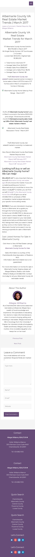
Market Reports (22, 26)
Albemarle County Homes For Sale (17, 248)
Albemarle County (17, 501)
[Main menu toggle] (31, 3)
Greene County (17, 504)
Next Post (17, 343)
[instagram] (15, 540)
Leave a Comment (8, 26)
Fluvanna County (17, 506)
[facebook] (12, 540)
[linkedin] (23, 540)
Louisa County (17, 508)
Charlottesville (17, 499)
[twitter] (19, 540)
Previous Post (17, 338)
